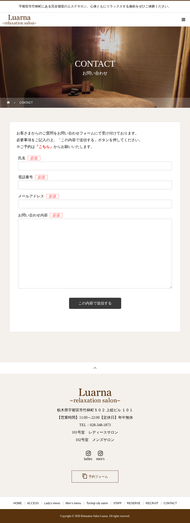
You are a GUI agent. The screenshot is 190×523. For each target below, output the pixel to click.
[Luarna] (95, 396)
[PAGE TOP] (95, 368)
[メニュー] (183, 19)
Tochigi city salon (97, 503)
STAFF (117, 503)
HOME (17, 503)
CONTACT (170, 503)
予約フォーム (95, 476)
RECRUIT (152, 503)
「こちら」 (44, 147)
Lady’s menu (52, 503)
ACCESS (33, 503)
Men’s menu (73, 503)
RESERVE (133, 503)
